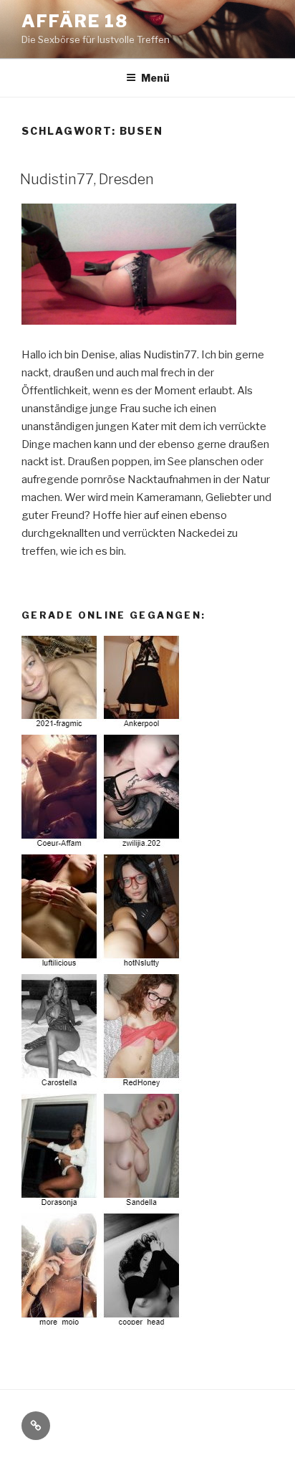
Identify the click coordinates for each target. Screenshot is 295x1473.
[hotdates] (102, 1326)
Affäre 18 (74, 21)
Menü (155, 78)
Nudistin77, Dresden (87, 179)
